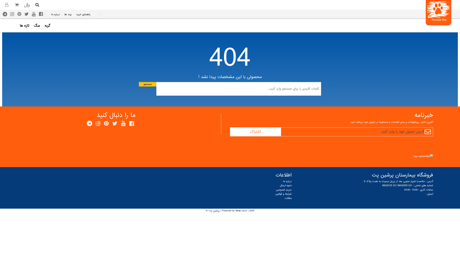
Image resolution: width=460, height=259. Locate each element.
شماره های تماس (424, 185)
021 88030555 (404, 185)
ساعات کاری (426, 190)
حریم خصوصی (284, 190)
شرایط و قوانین (283, 194)
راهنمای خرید (83, 14)
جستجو (148, 84)
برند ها (68, 14)
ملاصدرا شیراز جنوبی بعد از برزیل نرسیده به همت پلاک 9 (394, 181)
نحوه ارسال (286, 185)
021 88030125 (389, 185)
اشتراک (255, 131)
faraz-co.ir (241, 211)
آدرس (430, 181)
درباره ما (55, 14)
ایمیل (430, 194)
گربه (47, 26)
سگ (37, 26)
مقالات (288, 198)
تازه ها (24, 26)
